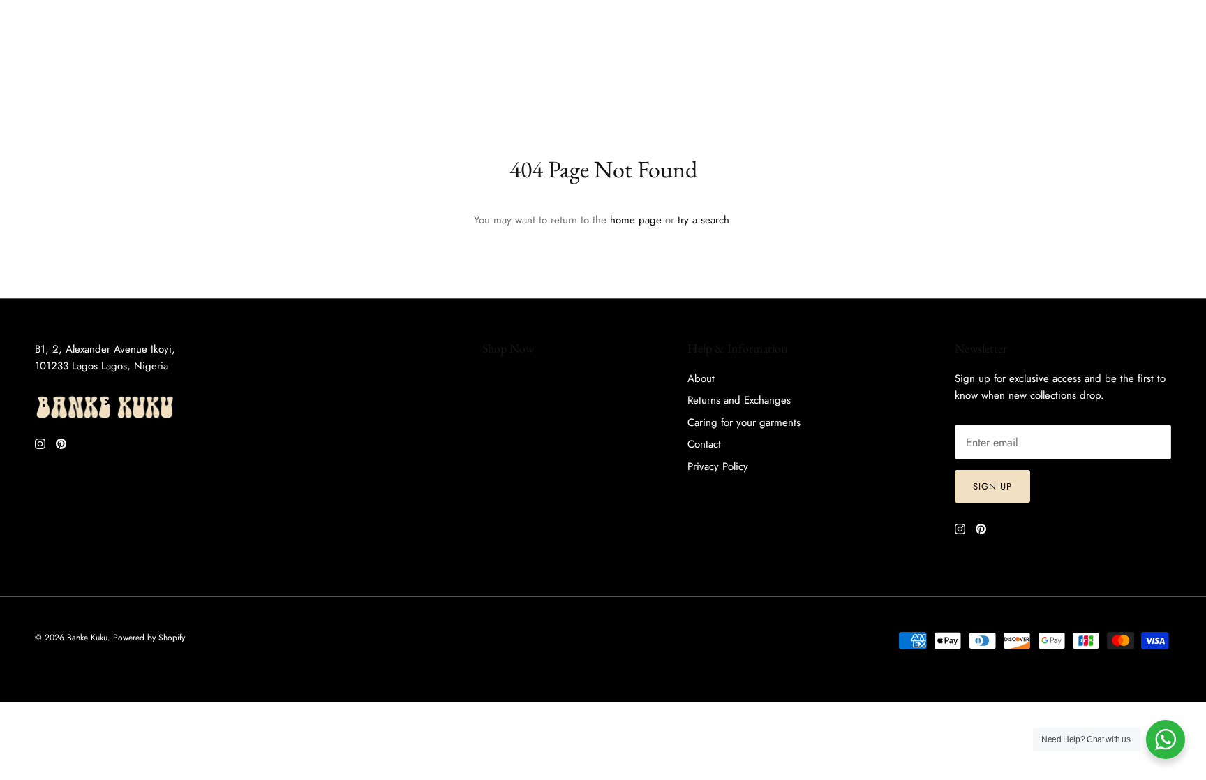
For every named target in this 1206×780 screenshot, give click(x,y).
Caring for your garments (744, 422)
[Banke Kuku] (603, 57)
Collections (260, 57)
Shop (39, 57)
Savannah (187, 57)
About (325, 57)
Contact (704, 444)
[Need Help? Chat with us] (1165, 739)
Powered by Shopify (149, 637)
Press (377, 57)
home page (636, 220)
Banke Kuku (87, 637)
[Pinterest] (53, 14)
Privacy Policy (717, 466)
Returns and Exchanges (739, 400)
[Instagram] (33, 14)
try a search (703, 220)
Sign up (992, 486)
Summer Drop (108, 57)
